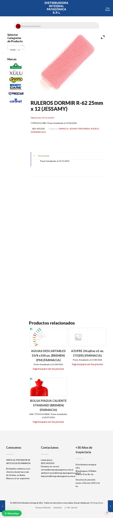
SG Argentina (96, 503)
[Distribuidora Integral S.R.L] (56, 7)
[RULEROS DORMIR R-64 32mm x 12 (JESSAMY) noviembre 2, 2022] (110, 506)
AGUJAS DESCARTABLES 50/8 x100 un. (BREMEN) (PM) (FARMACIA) (48, 355)
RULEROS (95, 129)
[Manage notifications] (107, 512)
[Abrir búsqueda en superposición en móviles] (56, 25)
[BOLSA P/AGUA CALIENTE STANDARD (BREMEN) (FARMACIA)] (39, 387)
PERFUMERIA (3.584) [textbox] (16, 50)
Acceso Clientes (43, 507)
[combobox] (15, 47)
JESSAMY (73, 129)
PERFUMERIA (84, 129)
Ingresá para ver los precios (42, 117)
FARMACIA (63, 129)
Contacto (57, 507)
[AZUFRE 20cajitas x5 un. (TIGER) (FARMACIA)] (78, 337)
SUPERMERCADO (38, 132)
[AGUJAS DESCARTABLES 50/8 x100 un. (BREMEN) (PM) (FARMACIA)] (39, 337)
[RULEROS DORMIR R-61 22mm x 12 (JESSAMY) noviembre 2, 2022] (2, 506)
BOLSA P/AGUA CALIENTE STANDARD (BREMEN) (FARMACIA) (48, 405)
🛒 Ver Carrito (70, 507)
